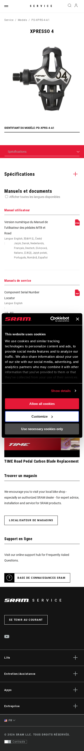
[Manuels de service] (77, 295)
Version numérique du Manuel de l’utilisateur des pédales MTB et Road (26, 239)
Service (42, 6)
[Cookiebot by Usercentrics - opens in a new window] (51, 319)
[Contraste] (8, 741)
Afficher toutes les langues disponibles (34, 197)
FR (10, 720)
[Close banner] (77, 319)
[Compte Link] (76, 6)
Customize (39, 416)
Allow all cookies (42, 404)
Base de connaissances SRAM (41, 577)
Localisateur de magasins (31, 520)
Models (22, 20)
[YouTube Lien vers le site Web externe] (6, 637)
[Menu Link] (6, 6)
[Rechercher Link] (69, 6)
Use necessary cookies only (42, 429)
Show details (61, 391)
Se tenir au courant (26, 619)
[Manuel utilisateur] (77, 224)
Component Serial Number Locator (21, 303)
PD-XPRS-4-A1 (40, 20)
